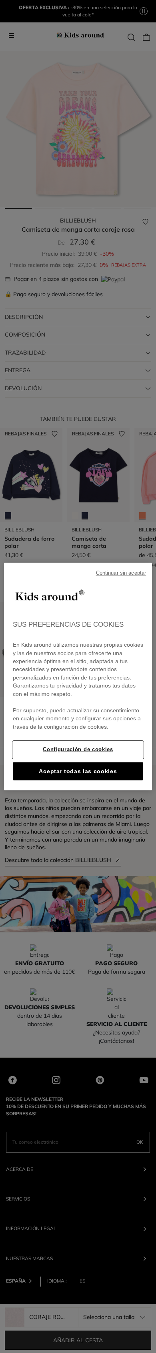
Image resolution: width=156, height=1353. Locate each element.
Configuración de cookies (78, 749)
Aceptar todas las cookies (78, 771)
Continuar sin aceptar (121, 573)
